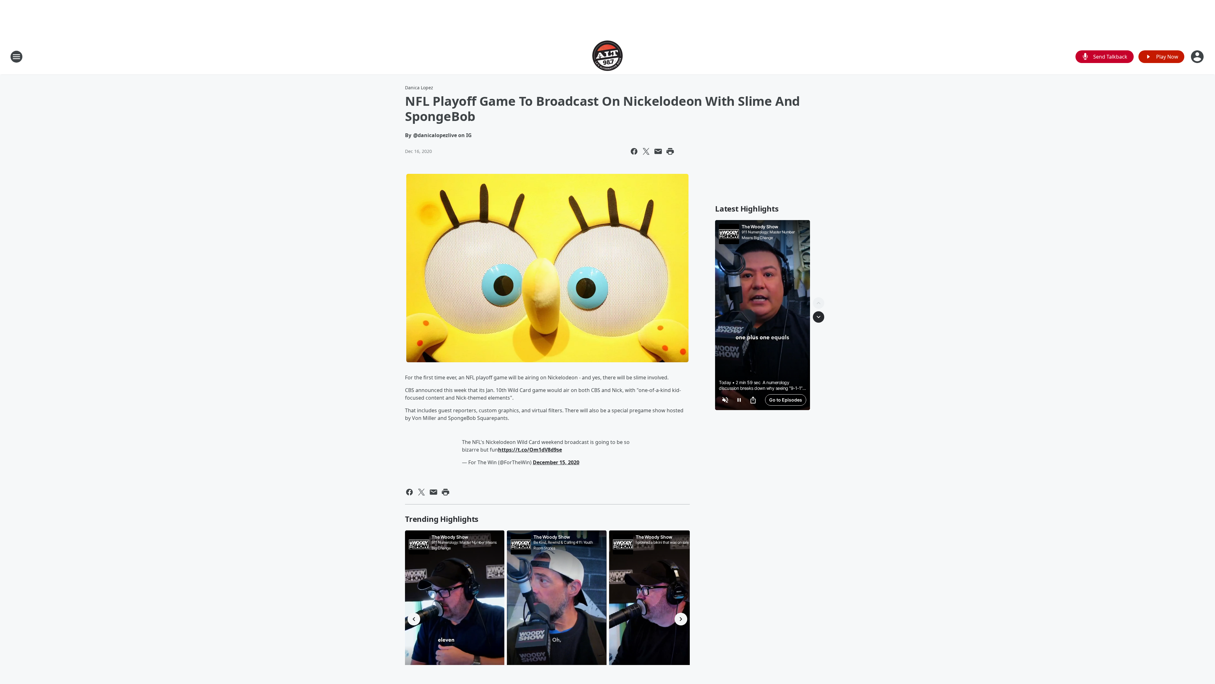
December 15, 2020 (556, 462)
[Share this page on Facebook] (634, 151)
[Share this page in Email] (658, 151)
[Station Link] (607, 56)
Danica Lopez (419, 88)
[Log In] (1198, 56)
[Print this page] (670, 151)
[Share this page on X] (646, 151)
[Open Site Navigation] (16, 56)
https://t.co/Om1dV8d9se (530, 449)
